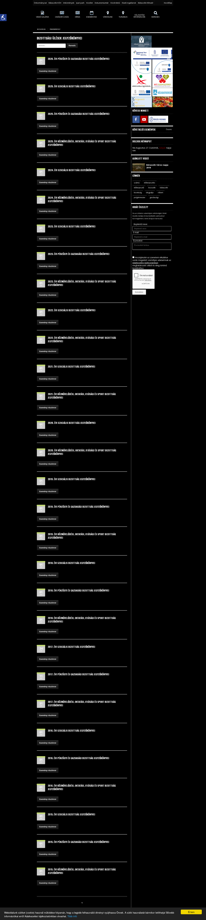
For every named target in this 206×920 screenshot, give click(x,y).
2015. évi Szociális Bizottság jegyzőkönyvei (71, 814)
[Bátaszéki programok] (152, 119)
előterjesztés (149, 182)
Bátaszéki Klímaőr (145, 3)
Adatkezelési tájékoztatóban (145, 262)
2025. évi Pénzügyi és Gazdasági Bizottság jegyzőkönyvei (78, 114)
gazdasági (154, 197)
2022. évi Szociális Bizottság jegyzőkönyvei (71, 310)
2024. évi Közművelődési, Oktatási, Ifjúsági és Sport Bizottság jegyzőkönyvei (82, 199)
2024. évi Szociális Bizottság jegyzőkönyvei (72, 170)
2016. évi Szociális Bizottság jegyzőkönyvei (71, 730)
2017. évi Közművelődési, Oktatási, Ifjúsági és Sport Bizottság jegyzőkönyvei (82, 703)
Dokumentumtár (102, 3)
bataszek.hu (41, 29)
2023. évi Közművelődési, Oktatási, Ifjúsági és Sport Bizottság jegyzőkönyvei (82, 283)
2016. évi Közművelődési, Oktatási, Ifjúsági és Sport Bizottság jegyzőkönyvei (82, 787)
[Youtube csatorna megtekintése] (144, 119)
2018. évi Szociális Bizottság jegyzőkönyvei (71, 563)
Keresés (72, 46)
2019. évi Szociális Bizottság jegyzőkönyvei (71, 479)
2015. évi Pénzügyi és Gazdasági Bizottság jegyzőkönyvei (78, 842)
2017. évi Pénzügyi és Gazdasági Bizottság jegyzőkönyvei (78, 674)
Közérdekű (115, 3)
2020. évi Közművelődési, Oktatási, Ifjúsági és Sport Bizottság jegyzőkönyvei (82, 452)
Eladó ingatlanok (129, 3)
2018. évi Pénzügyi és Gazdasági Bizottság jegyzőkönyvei (78, 590)
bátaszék (164, 187)
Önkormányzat (55, 29)
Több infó (72, 916)
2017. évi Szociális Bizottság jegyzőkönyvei (71, 646)
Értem (191, 912)
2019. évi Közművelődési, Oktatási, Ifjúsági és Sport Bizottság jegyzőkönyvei (82, 535)
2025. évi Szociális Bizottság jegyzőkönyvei (71, 86)
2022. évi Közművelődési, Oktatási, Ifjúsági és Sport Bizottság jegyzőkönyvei (82, 339)
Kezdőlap (168, 3)
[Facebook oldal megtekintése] (136, 119)
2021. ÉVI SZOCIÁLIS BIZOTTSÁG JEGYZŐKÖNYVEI (71, 366)
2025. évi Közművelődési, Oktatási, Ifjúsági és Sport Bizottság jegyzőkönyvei (82, 143)
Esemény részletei (47, 71)
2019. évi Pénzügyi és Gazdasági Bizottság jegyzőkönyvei (78, 506)
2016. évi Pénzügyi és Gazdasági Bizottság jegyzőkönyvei (78, 758)
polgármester (139, 197)
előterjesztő (139, 187)
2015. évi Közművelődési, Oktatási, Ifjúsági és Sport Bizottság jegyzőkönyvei (82, 871)
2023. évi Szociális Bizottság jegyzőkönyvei (71, 226)
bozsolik (152, 187)
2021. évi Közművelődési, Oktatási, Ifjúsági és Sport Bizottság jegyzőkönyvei (82, 395)
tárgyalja (149, 192)
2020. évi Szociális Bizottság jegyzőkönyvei (72, 423)
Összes (169, 129)
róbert (160, 192)
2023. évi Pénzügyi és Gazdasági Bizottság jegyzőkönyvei (78, 254)
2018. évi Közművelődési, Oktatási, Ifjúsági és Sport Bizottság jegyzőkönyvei (82, 619)
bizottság (138, 192)
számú (137, 182)
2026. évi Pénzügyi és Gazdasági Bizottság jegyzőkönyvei (78, 59)
